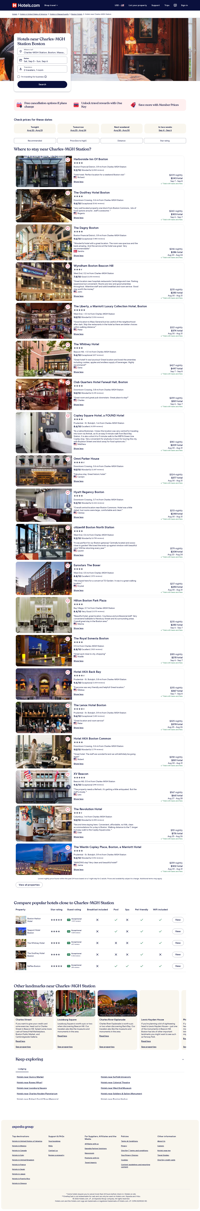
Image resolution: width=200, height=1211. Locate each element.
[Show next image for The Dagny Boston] (68, 242)
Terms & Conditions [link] (129, 1141)
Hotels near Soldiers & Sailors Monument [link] (121, 1093)
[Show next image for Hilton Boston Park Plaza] (68, 615)
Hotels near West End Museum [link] (116, 1088)
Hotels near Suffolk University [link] (116, 1077)
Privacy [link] (124, 1146)
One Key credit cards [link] (166, 1160)
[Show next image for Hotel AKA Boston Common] (68, 751)
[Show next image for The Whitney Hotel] (68, 358)
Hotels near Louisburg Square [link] (32, 1088)
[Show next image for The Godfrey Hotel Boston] (68, 205)
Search (42, 84)
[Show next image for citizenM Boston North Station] (68, 542)
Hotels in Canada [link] (19, 1150)
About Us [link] (161, 1141)
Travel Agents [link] (91, 1162)
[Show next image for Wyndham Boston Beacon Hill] (68, 281)
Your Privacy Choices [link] (129, 1155)
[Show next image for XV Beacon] (68, 787)
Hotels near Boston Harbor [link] (114, 1099)
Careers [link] (160, 1146)
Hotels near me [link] (164, 1150)
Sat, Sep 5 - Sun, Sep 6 (36, 61)
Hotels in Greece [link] (19, 1183)
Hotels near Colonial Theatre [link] (115, 1082)
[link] (67, 159)
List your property (138, 5)
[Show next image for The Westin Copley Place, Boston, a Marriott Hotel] (68, 859)
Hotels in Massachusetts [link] (59, 14)
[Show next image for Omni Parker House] (68, 471)
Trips (166, 5)
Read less (20, 1041)
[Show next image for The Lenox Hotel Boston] (68, 717)
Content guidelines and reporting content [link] (135, 1165)
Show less (78, 181)
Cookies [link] (124, 1160)
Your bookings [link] (54, 1141)
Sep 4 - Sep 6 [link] (165, 130)
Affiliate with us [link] (92, 1144)
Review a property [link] (56, 1155)
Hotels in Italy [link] (18, 1155)
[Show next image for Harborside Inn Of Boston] (68, 171)
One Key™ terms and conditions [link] (134, 1150)
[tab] (22, 1069)
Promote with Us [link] (92, 1158)
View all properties (29, 884)
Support (156, 5)
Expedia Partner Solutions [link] (96, 1148)
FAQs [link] (50, 1146)
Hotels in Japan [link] (18, 1174)
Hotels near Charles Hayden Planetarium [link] (37, 1093)
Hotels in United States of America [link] (33, 14)
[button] (100, 1059)
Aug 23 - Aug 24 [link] (78, 130)
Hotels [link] (14, 14)
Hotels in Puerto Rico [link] (21, 1178)
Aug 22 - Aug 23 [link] (35, 130)
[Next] (186, 1020)
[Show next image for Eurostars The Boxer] (68, 578)
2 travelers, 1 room (33, 70)
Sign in (184, 5)
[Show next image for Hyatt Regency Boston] (68, 505)
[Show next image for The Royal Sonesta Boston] (68, 650)
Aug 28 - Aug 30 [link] (122, 130)
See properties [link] (23, 1046)
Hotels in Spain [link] (18, 1169)
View (178, 919)
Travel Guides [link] (163, 1155)
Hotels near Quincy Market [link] (30, 1077)
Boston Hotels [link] (76, 14)
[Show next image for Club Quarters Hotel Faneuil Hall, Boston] (68, 394)
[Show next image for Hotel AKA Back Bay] (68, 684)
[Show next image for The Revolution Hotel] (68, 823)
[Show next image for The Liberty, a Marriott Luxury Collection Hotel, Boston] (68, 321)
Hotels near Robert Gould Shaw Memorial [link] (37, 1099)
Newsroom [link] (89, 1153)
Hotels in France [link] (19, 1164)
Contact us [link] (53, 1150)
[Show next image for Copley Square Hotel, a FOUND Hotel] (68, 432)
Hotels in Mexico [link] (19, 1146)
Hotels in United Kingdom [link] (23, 1160)
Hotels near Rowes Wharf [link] (29, 1082)
